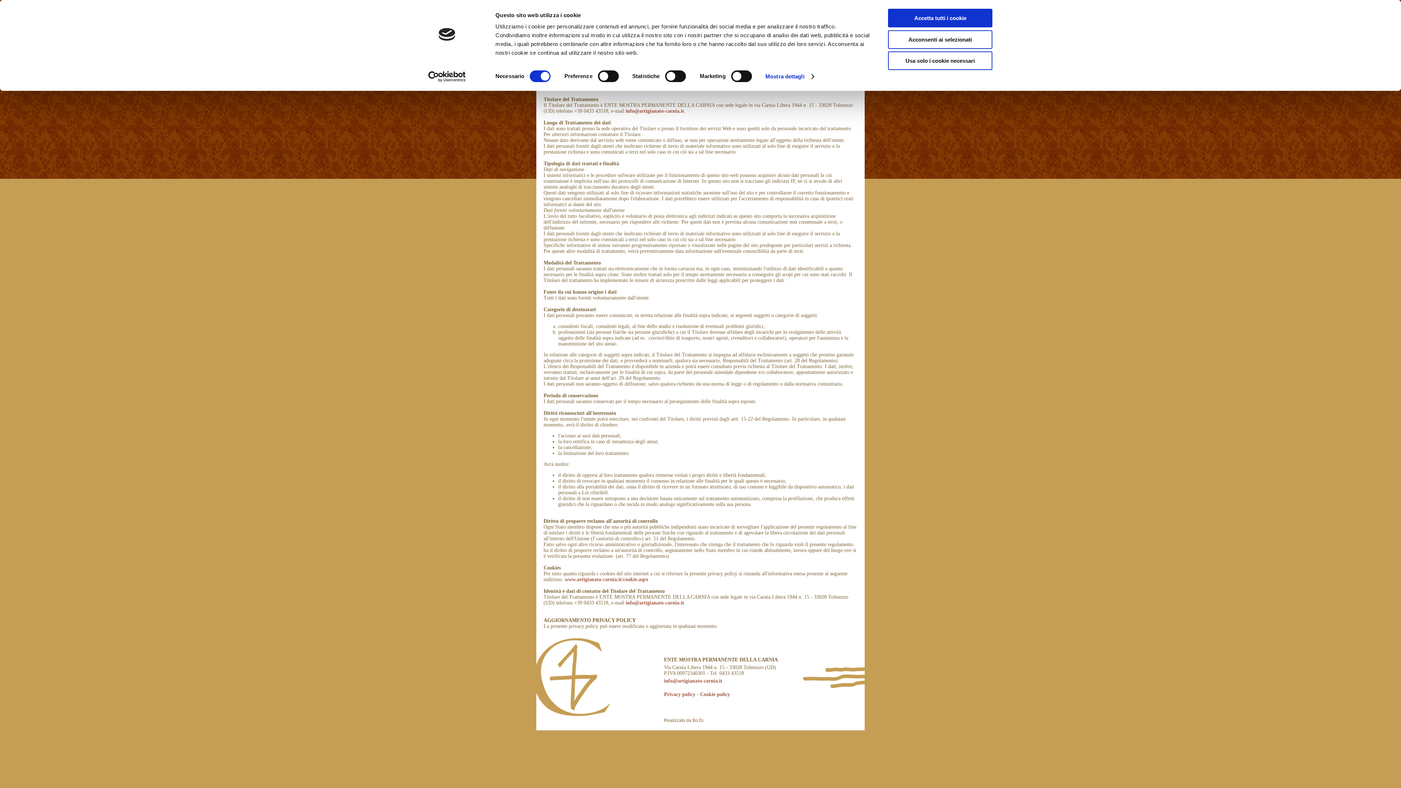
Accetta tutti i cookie (940, 18)
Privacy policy (679, 694)
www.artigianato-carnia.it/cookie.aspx (606, 579)
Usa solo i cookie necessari (940, 61)
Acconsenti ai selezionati (940, 39)
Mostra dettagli (784, 76)
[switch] (608, 76)
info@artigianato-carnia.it (655, 111)
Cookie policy (715, 694)
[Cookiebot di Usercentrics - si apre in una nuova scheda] (447, 76)
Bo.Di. (698, 720)
